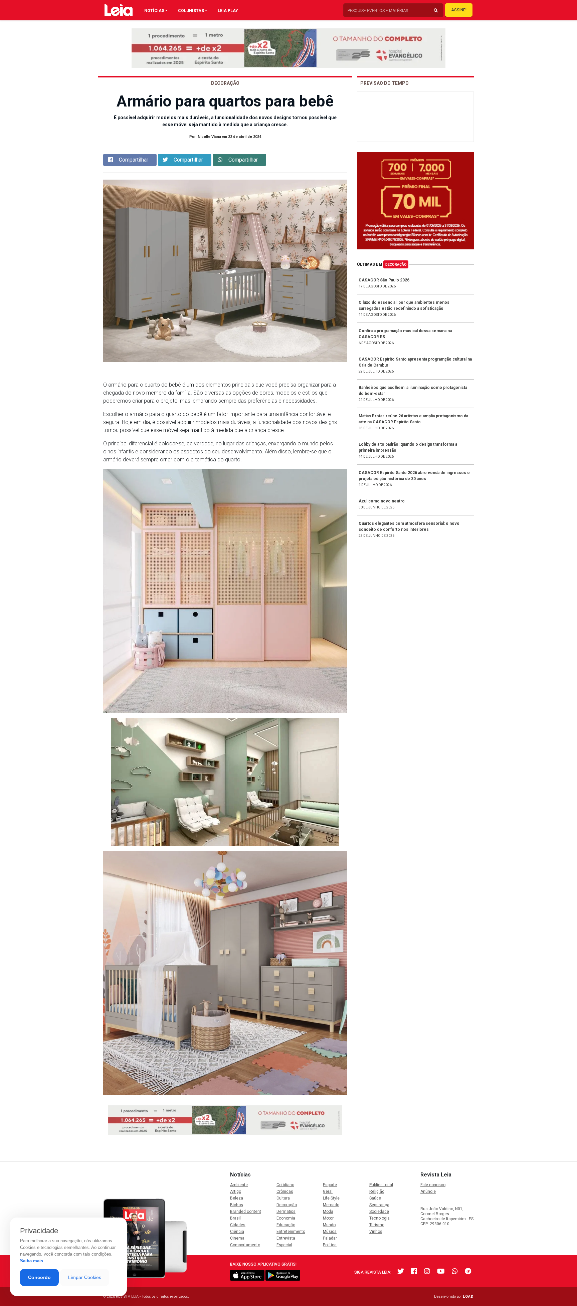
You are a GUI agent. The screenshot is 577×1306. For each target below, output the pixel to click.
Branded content (245, 1211)
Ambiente (239, 1184)
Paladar (330, 1238)
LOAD (468, 1296)
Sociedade (379, 1211)
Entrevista (285, 1238)
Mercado (331, 1205)
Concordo (39, 1277)
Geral (328, 1191)
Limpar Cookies (84, 1277)
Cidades (237, 1225)
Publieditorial (381, 1184)
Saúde (375, 1198)
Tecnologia (379, 1218)
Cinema (237, 1238)
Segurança (379, 1205)
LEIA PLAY (228, 10)
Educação (285, 1225)
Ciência (237, 1231)
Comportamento (245, 1245)
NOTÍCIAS (154, 10)
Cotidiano (285, 1184)
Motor (328, 1218)
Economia (285, 1218)
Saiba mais (31, 1260)
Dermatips (286, 1211)
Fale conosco (432, 1184)
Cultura (283, 1198)
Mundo (329, 1225)
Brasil (235, 1218)
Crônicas (284, 1191)
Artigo (235, 1191)
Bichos (236, 1205)
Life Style (331, 1198)
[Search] (436, 10)
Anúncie (428, 1191)
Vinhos (375, 1231)
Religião (376, 1191)
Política (330, 1245)
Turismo (376, 1225)
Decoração (396, 264)
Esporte (330, 1184)
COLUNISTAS (191, 10)
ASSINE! (458, 10)
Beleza (236, 1198)
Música (330, 1231)
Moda (328, 1211)
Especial (284, 1245)
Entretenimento (290, 1231)
